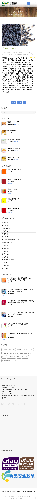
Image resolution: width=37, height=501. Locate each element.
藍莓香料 (28, 52)
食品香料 (9, 52)
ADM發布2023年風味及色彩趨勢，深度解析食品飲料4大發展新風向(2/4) (20, 301)
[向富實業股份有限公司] (9, 3)
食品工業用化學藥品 (8, 260)
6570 (34, 54)
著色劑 (4, 245)
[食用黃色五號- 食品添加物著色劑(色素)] (4, 171)
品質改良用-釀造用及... (9, 239)
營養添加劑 (5, 242)
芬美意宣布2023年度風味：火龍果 (17, 324)
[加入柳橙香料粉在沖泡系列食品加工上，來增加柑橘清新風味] (4, 150)
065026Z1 (4, 54)
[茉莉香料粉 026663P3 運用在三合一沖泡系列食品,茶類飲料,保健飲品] (4, 141)
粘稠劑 (4, 254)
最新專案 (21, 498)
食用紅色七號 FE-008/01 (15, 179)
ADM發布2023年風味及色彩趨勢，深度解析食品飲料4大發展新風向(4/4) (20, 279)
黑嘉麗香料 (25, 54)
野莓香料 (20, 54)
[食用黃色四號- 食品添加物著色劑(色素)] (4, 200)
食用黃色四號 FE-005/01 (15, 199)
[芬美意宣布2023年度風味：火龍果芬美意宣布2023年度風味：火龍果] (4, 325)
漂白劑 (4, 231)
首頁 (12, 14)
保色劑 (4, 234)
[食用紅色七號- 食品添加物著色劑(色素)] (4, 181)
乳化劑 (4, 265)
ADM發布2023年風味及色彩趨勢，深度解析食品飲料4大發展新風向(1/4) (20, 313)
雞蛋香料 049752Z (13, 122)
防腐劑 (4, 222)
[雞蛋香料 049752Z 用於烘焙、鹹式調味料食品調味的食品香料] (4, 123)
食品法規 (14, 498)
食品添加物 (19, 496)
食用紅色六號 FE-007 (14, 208)
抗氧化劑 (5, 228)
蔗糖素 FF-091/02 (12, 189)
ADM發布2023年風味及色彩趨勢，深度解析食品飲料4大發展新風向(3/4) (20, 290)
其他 (3, 268)
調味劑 (4, 248)
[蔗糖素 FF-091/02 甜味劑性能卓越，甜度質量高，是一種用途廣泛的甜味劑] (4, 191)
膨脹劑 (4, 237)
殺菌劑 (4, 225)
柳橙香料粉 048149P (13, 148)
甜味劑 (4, 251)
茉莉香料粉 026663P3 (14, 139)
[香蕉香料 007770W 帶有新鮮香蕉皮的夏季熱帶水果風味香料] (4, 159)
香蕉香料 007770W (13, 157)
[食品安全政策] (18, 476)
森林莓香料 (15, 54)
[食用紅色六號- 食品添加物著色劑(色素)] (4, 210)
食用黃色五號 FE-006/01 (15, 170)
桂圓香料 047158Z (13, 131)
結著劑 (4, 257)
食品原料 (27, 496)
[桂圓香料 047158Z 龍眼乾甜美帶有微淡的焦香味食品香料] (4, 132)
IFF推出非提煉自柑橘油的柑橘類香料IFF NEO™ (19, 334)
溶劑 (3, 262)
